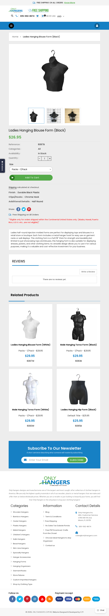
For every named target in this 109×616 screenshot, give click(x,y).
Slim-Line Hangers (21, 548)
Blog (47, 512)
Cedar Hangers (19, 521)
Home (15, 36)
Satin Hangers (19, 539)
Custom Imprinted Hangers (24, 579)
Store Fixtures (18, 575)
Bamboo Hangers (20, 516)
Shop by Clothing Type (22, 584)
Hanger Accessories (22, 557)
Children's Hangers (21, 534)
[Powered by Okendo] (19, 272)
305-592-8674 (27, 16)
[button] (2, 166)
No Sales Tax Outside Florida (57, 525)
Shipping (12, 187)
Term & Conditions (53, 516)
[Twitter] (24, 209)
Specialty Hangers (21, 552)
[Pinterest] (29, 209)
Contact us (50, 545)
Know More (69, 2)
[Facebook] (18, 209)
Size (11, 164)
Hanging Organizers (21, 566)
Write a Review (88, 271)
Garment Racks (19, 570)
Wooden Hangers (20, 512)
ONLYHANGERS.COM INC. (43, 612)
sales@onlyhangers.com (86, 535)
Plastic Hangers (19, 525)
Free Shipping (51, 521)
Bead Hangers (19, 543)
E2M (81, 612)
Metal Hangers (19, 530)
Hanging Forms (19, 561)
